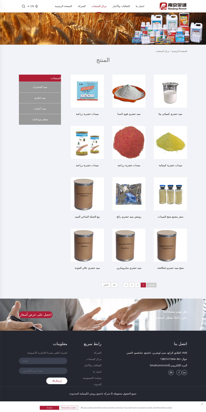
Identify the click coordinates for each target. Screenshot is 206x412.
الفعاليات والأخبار (121, 6)
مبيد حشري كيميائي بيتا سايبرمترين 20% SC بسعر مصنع (170, 115)
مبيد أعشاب (40, 108)
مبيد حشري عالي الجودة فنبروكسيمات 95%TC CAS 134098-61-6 (87, 269)
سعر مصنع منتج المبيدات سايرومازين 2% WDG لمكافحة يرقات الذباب (170, 218)
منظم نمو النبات (40, 119)
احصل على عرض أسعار (36, 315)
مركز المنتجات (99, 6)
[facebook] (179, 372)
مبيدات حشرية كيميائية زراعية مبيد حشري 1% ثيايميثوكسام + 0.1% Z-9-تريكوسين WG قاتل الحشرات (170, 167)
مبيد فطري (40, 97)
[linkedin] (184, 372)
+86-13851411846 (170, 359)
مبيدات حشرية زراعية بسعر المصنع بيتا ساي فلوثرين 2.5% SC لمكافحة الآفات (87, 115)
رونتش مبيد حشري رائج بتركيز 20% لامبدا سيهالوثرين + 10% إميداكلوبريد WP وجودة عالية (129, 218)
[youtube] (171, 372)
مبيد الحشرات (40, 87)
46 (114, 285)
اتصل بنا (140, 6)
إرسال (58, 380)
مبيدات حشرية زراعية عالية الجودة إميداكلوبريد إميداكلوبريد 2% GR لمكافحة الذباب (87, 167)
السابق (151, 285)
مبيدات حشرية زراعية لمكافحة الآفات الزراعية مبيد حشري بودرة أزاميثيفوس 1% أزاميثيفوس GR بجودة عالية (129, 167)
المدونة (97, 384)
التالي (105, 285)
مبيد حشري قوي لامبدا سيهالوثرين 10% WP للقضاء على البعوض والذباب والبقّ (129, 115)
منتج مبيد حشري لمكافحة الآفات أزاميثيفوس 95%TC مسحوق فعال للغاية (170, 269)
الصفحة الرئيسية (63, 6)
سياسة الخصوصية (92, 378)
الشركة (82, 6)
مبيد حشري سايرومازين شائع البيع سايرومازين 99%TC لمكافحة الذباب (129, 269)
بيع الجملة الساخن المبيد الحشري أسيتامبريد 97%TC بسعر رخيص (87, 218)
